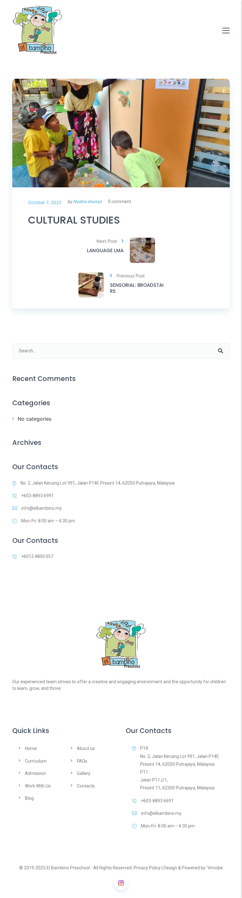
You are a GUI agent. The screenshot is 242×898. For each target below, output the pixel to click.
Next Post (106, 241)
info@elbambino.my (41, 508)
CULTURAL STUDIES (74, 220)
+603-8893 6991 (37, 495)
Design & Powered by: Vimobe (193, 867)
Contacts (86, 785)
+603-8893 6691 (157, 800)
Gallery (83, 773)
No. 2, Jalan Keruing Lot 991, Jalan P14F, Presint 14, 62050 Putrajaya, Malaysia (97, 483)
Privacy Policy (147, 867)
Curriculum (36, 761)
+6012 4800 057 (37, 556)
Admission (35, 773)
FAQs (82, 761)
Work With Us (38, 785)
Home (31, 748)
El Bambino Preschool (68, 867)
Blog (29, 798)
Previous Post (131, 275)
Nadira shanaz (87, 201)
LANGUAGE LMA (105, 250)
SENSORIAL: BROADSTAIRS (137, 288)
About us (86, 748)
